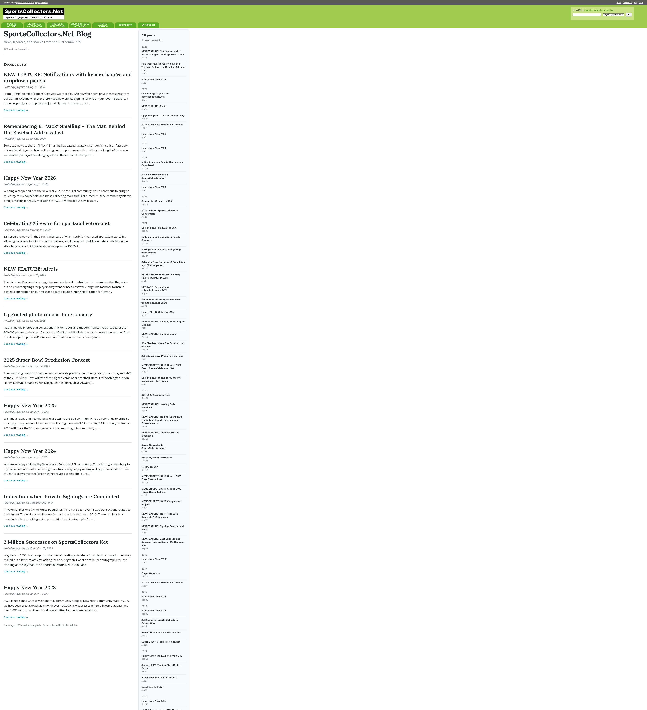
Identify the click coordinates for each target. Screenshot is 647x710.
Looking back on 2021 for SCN (158, 227)
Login (641, 3)
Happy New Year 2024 (30, 451)
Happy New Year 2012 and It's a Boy (161, 655)
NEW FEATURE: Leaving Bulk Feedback (158, 406)
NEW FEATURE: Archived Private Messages (160, 434)
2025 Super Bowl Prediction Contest (47, 360)
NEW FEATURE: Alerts (31, 269)
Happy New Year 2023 (30, 587)
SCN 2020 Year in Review (155, 395)
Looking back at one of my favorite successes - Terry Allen (161, 379)
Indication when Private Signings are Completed (61, 496)
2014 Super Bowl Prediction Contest (162, 582)
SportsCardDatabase (25, 3)
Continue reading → (16, 110)
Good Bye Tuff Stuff (152, 687)
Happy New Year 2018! (154, 559)
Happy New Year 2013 (153, 610)
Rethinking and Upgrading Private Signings (160, 238)
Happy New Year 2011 (153, 701)
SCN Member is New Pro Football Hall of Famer (162, 345)
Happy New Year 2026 (30, 178)
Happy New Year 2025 (30, 405)
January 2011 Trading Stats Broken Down (161, 667)
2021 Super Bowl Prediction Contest (162, 355)
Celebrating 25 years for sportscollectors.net (57, 223)
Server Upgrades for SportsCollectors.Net (153, 446)
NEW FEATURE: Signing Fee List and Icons (162, 528)
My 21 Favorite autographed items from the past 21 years (161, 301)
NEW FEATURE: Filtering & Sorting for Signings (163, 323)
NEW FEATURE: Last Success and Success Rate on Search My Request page (162, 541)
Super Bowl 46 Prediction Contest (160, 641)
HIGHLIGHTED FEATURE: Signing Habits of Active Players (160, 276)
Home (619, 3)
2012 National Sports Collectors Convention (159, 621)
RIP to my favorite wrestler (156, 457)
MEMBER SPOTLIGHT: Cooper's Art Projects (161, 503)
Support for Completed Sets (157, 201)
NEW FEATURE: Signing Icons (158, 334)
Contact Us (627, 3)
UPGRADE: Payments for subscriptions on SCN (155, 289)
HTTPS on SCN (149, 466)
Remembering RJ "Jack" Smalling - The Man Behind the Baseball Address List (64, 129)
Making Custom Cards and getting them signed (161, 251)
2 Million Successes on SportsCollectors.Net (56, 542)
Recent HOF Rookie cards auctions (161, 632)
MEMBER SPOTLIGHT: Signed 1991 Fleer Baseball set (161, 478)
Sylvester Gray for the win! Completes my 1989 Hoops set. (163, 264)
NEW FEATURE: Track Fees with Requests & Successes (159, 515)
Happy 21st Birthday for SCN (157, 312)
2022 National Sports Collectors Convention (159, 212)
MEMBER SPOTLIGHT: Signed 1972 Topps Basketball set (161, 490)
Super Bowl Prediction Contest (159, 677)
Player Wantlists (150, 573)
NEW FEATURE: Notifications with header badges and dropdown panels (68, 77)
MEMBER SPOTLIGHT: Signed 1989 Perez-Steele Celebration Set (161, 367)
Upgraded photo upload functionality (48, 314)
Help (635, 3)
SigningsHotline (41, 3)
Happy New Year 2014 (153, 596)
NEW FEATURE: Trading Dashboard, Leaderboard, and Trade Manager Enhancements (162, 419)
